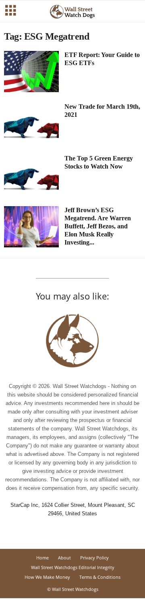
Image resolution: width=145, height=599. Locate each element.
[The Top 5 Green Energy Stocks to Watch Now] (31, 175)
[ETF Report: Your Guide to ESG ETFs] (31, 71)
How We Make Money (47, 577)
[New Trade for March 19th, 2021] (31, 123)
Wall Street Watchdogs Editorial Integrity (72, 567)
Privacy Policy (94, 558)
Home (42, 558)
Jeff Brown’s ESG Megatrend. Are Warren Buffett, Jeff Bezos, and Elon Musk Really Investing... (97, 226)
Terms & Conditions (99, 577)
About (64, 558)
